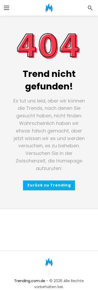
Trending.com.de (29, 280)
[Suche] (90, 8)
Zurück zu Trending (49, 185)
